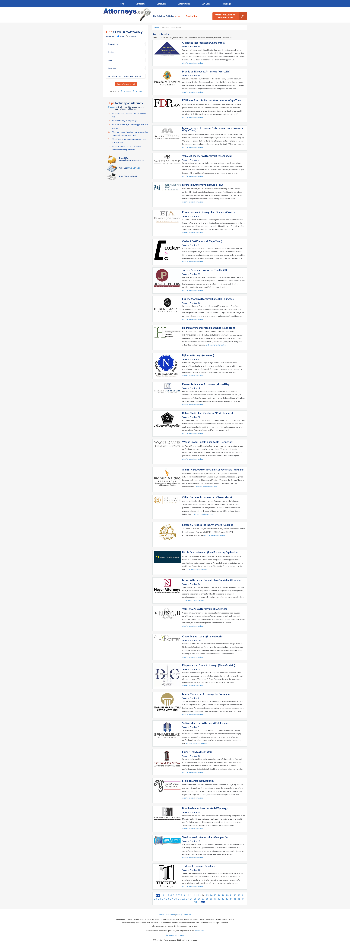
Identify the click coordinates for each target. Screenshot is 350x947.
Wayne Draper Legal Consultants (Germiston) (207, 441)
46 (238, 898)
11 (191, 895)
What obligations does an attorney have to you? (127, 115)
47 (242, 898)
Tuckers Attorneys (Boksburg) (199, 866)
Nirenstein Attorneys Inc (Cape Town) (203, 184)
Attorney (132, 36)
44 (231, 898)
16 (211, 895)
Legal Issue (126, 91)
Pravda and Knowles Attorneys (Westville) (206, 71)
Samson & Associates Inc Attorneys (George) (207, 524)
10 (187, 895)
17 (215, 895)
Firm (122, 36)
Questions (113, 107)
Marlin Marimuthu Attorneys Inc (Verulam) (206, 694)
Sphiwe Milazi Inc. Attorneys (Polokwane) (205, 723)
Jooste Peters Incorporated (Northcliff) (204, 270)
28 (167, 898)
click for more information (192, 63)
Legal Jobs (161, 3)
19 (223, 895)
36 (199, 898)
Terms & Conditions (167, 915)
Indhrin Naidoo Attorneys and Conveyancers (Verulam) (212, 469)
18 (219, 895)
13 (199, 895)
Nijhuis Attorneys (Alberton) (198, 355)
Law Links (206, 3)
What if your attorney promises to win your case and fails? (127, 141)
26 (159, 898)
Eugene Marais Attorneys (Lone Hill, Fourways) (208, 298)
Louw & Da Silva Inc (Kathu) (197, 751)
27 (163, 898)
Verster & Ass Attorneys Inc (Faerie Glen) (205, 608)
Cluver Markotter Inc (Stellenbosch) (202, 636)
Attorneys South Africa (175, 935)
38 (207, 898)
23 (239, 895)
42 (223, 898)
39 (211, 898)
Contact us (140, 3)
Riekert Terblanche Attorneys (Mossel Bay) (206, 384)
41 (219, 898)
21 (231, 895)
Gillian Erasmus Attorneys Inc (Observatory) (207, 497)
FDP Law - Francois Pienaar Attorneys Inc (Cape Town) (212, 100)
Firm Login (226, 3)
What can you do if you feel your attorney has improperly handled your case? (128, 133)
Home (121, 3)
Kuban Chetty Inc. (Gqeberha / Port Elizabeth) (207, 413)
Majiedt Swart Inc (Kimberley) (198, 780)
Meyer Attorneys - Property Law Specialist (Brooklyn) (212, 580)
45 (235, 898)
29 (171, 898)
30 (175, 898)
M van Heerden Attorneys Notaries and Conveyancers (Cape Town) (212, 129)
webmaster (199, 930)
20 (227, 895)
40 (215, 898)
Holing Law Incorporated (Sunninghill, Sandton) (208, 327)
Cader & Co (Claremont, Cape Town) (202, 241)
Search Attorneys (124, 84)
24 (243, 895)
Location (138, 91)
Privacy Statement (183, 915)
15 (207, 895)
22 (235, 895)
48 (195, 902)
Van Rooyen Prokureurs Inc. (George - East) (206, 837)
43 (227, 898)
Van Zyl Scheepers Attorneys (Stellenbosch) (207, 155)
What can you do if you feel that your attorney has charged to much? (124, 148)
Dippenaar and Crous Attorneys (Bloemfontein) (208, 665)
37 (203, 898)
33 (187, 898)
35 (195, 898)
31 (179, 898)
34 (191, 898)
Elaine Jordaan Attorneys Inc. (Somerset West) (208, 212)
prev (158, 895)
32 (183, 898)
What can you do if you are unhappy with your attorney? (128, 126)
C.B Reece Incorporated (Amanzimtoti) (203, 42)
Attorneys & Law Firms (225, 16)
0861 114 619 (133, 167)
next (203, 902)
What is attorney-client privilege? (123, 121)
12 (195, 895)
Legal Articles (184, 3)
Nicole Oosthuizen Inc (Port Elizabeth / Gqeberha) (209, 552)
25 (155, 898)
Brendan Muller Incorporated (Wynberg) (205, 808)
